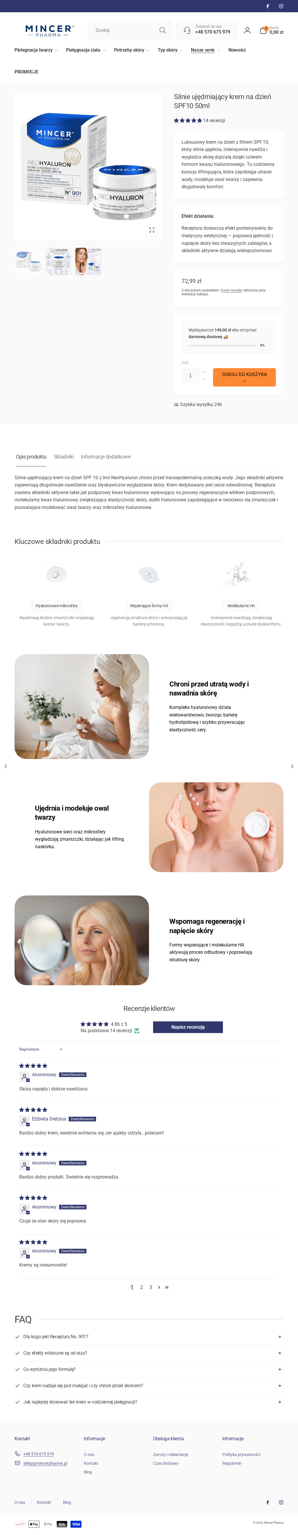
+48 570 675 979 (38, 1454)
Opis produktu (31, 457)
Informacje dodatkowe (106, 457)
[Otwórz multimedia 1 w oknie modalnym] (88, 166)
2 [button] (141, 1287)
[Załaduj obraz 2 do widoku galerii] (58, 261)
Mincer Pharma (273, 1522)
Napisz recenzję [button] (188, 1027)
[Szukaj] (162, 30)
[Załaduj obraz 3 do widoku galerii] (88, 261)
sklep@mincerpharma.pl (45, 1463)
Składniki (64, 457)
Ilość (185, 363)
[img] (33, 1066)
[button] (271, 30)
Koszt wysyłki (231, 290)
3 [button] (151, 1287)
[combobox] (130, 30)
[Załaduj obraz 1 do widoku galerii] (28, 261)
